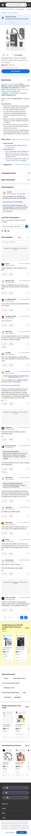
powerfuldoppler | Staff (24, 139)
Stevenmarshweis (10, 445)
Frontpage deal (10, 147)
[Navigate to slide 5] (17, 49)
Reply (11, 274)
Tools (24, 692)
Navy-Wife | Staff (25, 164)
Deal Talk (15, 12)
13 (17, 660)
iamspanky (8, 507)
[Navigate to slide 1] (12, 49)
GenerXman (8, 522)
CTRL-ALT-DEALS (10, 597)
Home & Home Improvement (10, 692)
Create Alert (11, 22)
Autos (6, 678)
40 (5, 55)
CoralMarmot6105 (10, 299)
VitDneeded (8, 331)
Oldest (19, 237)
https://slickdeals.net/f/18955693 (13, 201)
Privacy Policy (15, 827)
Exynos (7, 263)
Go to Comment (7, 211)
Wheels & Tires (9, 688)
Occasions (7, 697)
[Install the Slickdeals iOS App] (15, 797)
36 (18, 775)
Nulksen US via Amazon (8, 84)
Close (21, 832)
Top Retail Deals (20, 9)
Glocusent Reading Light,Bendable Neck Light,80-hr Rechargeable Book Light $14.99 (8, 763)
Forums (9, 12)
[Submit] (3, 241)
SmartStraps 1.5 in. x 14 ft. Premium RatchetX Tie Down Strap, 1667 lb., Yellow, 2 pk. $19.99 (21, 725)
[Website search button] (25, 5)
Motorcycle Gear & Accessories (10, 683)
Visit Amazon (15, 71)
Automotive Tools (19, 678)
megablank (8, 427)
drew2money (9, 560)
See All (27, 628)
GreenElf (8, 352)
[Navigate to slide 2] (13, 49)
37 (5, 660)
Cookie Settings (9, 832)
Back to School (9, 9)
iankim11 (9, 192)
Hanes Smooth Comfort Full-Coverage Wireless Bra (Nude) (20, 763)
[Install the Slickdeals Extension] (15, 788)
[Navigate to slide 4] (16, 49)
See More (17, 697)
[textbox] (13, 226)
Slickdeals (3, 12)
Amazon (5, 657)
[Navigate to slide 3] (15, 49)
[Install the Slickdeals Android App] (15, 792)
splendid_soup (9, 280)
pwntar (7, 539)
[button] (8, 55)
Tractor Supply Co (20, 734)
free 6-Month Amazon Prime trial (18, 153)
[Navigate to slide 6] (19, 49)
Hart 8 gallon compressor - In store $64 (7, 725)
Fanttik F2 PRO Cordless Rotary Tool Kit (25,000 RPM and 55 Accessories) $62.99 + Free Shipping (20, 648)
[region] (15, 828)
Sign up (6, 248)
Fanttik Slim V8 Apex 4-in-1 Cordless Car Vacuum (7, 648)
